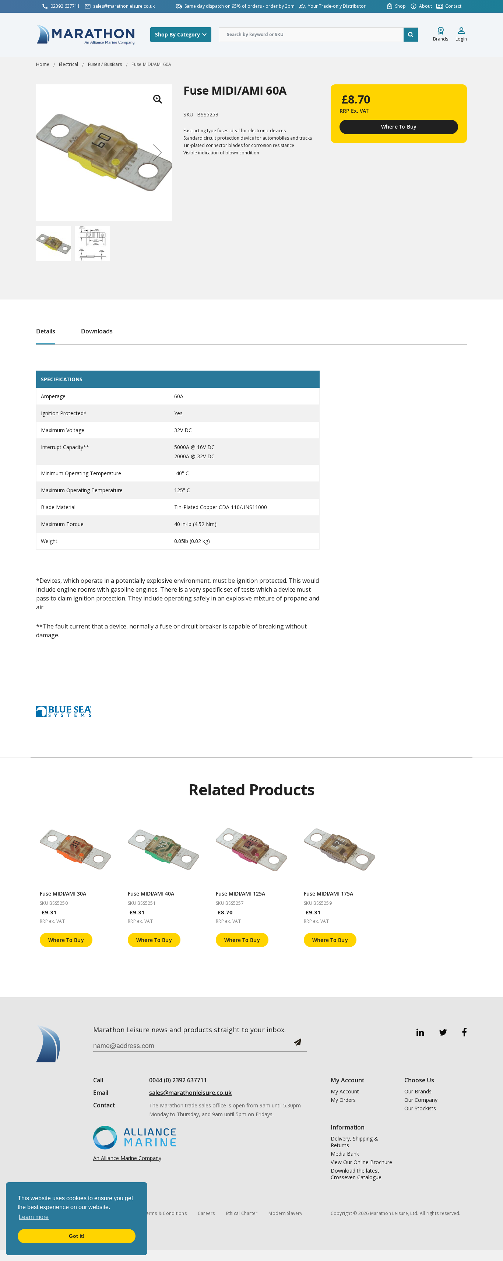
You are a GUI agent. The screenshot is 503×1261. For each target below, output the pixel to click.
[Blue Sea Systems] (63, 711)
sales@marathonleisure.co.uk (190, 1093)
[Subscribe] (297, 1044)
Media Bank (345, 1153)
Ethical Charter (242, 1213)
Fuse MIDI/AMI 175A (328, 893)
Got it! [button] (77, 1236)
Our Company (420, 1100)
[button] (157, 99)
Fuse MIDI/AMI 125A (240, 893)
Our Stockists (420, 1108)
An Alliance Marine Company (127, 1158)
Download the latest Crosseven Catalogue (356, 1174)
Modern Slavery (285, 1213)
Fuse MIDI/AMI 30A (63, 893)
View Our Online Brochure (361, 1162)
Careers (206, 1213)
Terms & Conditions (165, 1213)
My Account (345, 1091)
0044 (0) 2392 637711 (178, 1080)
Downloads (97, 331)
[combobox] (318, 35)
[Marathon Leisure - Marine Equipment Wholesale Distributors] (86, 34)
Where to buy (66, 939)
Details (45, 331)
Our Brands (418, 1091)
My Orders (343, 1100)
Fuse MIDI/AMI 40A (151, 893)
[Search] (411, 34)
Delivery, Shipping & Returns (354, 1142)
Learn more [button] (34, 1217)
